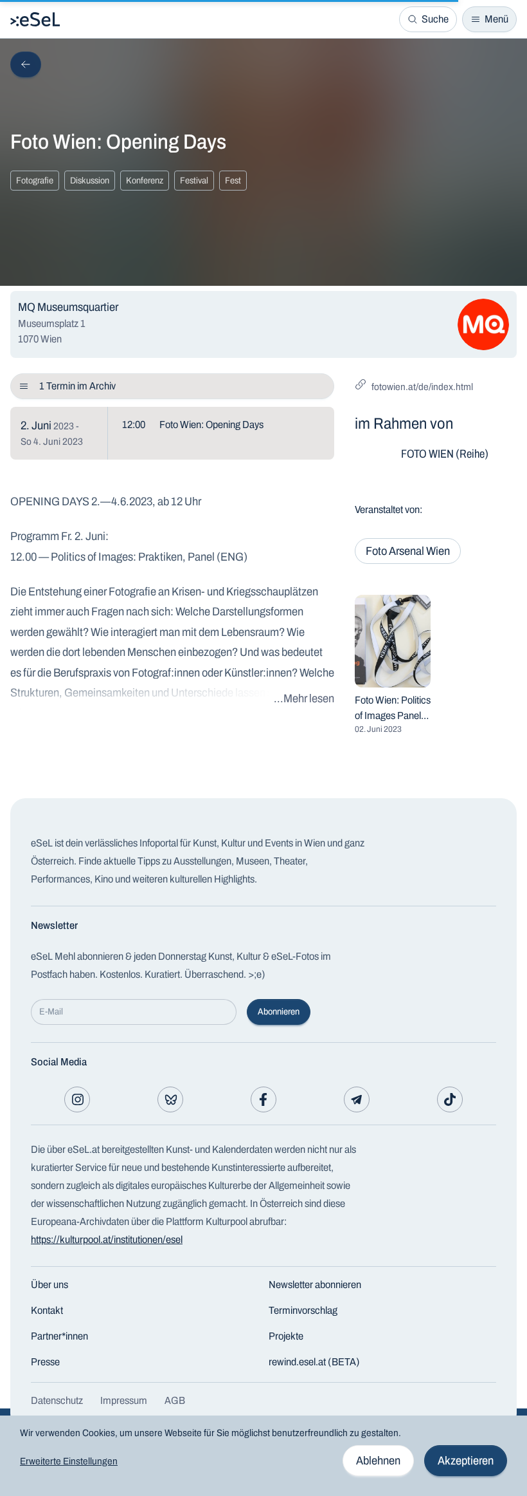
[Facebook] (263, 1099)
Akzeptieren (466, 1460)
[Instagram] (77, 1099)
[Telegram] (357, 1099)
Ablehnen (378, 1460)
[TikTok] (450, 1099)
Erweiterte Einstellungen (69, 1461)
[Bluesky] (170, 1099)
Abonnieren (278, 1011)
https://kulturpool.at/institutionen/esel (107, 1239)
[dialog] (263, 1456)
